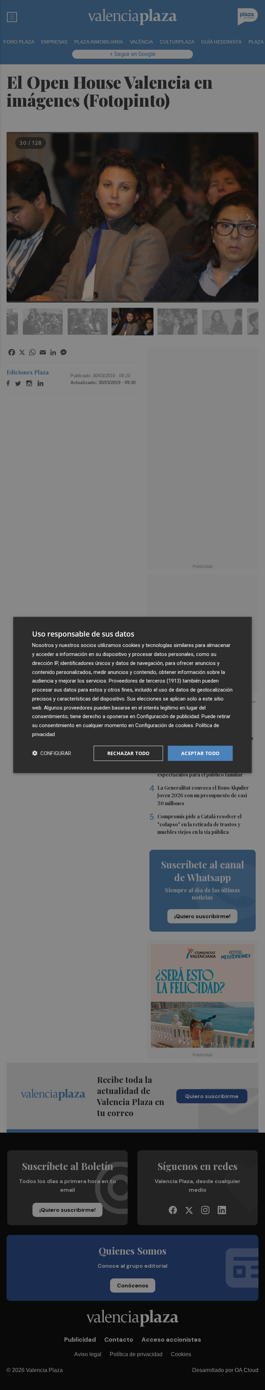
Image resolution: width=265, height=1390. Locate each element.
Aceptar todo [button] (200, 753)
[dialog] (132, 695)
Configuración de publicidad (168, 716)
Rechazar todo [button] (128, 753)
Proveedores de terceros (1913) (145, 681)
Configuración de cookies (164, 725)
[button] (51, 753)
